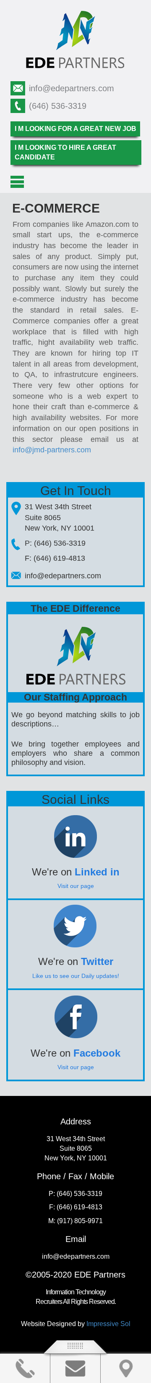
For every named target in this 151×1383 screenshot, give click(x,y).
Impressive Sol (108, 1323)
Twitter (97, 961)
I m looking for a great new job (75, 128)
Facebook (96, 1053)
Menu (17, 182)
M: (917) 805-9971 (75, 1220)
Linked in (97, 872)
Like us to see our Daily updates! (75, 975)
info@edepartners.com (71, 88)
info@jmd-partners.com (52, 450)
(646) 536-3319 (57, 105)
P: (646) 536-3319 (55, 543)
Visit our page (75, 886)
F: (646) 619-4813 (55, 558)
